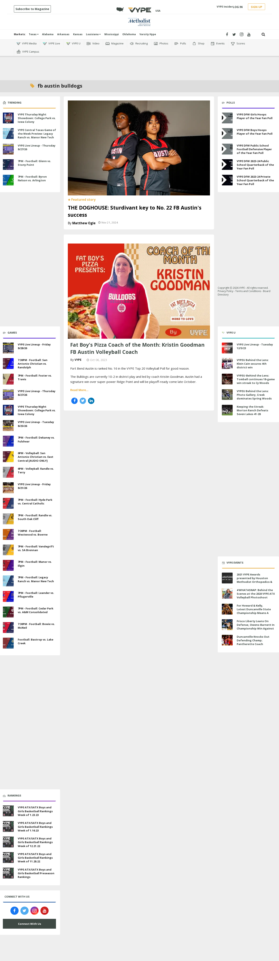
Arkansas (63, 34)
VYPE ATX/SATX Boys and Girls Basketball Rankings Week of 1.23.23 (35, 811)
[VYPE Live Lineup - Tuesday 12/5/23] (227, 348)
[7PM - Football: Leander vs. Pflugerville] (8, 595)
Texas (33, 34)
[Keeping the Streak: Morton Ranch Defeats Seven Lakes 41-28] (227, 410)
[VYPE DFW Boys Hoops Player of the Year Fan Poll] (227, 133)
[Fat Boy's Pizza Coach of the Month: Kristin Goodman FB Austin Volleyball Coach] (139, 290)
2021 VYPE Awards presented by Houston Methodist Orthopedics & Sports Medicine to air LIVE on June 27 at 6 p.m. (255, 582)
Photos (163, 43)
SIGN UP (256, 7)
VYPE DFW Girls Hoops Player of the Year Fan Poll (254, 116)
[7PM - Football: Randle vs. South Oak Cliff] (8, 518)
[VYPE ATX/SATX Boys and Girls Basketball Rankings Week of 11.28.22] (8, 857)
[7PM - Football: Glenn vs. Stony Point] (8, 164)
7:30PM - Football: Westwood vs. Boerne (33, 532)
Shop (200, 43)
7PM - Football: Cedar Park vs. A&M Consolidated (35, 610)
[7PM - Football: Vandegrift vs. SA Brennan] (8, 549)
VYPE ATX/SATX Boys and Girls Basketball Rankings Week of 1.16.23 (35, 826)
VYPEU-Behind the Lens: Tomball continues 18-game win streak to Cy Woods (256, 379)
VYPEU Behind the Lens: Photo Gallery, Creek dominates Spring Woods (254, 394)
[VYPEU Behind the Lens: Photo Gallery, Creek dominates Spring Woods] (227, 394)
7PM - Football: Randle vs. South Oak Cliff (35, 517)
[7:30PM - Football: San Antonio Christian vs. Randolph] (8, 363)
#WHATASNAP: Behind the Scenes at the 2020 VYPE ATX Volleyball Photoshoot (256, 593)
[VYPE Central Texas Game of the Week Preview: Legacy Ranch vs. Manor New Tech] (8, 133)
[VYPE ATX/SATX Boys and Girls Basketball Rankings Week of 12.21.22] (8, 841)
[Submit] (263, 34)
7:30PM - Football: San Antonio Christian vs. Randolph (32, 363)
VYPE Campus (30, 51)
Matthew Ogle (84, 223)
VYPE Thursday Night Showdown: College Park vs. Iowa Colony (37, 118)
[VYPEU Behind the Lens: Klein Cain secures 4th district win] (227, 363)
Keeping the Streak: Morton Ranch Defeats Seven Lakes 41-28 (252, 410)
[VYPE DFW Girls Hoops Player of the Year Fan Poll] (227, 118)
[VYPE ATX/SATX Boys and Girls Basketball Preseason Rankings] (8, 872)
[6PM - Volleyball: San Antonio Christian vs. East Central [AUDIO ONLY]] (8, 456)
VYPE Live (54, 43)
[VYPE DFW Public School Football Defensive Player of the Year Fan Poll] (227, 149)
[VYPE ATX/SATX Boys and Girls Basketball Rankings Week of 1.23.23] (8, 810)
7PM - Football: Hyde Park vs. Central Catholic (35, 501)
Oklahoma (129, 34)
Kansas (78, 34)
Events (220, 43)
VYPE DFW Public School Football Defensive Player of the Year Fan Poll (254, 149)
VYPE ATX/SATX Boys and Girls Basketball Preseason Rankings (36, 873)
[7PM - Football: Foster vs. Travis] (8, 378)
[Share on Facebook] (74, 401)
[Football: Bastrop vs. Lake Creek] (8, 642)
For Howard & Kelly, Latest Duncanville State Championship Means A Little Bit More (254, 611)
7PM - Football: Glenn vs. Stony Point (34, 163)
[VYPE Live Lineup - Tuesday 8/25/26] (8, 425)
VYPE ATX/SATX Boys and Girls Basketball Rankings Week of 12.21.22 (35, 842)
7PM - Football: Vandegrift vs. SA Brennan (36, 548)
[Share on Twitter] (83, 401)
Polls (183, 43)
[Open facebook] (226, 34)
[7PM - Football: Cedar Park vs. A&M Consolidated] (8, 611)
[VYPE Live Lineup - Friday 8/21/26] (8, 487)
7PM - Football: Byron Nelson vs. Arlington (32, 178)
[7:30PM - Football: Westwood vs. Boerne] (8, 533)
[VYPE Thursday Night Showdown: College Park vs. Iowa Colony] (8, 117)
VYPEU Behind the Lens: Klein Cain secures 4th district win (253, 363)
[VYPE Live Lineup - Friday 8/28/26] (8, 347)
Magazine (117, 43)
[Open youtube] (249, 34)
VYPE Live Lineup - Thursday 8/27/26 (36, 147)
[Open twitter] (234, 34)
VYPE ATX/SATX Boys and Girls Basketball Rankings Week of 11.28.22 (35, 857)
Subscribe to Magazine (32, 9)
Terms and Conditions (248, 291)
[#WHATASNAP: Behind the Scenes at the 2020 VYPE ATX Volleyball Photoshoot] (227, 593)
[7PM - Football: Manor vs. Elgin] (8, 565)
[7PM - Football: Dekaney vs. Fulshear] (8, 440)
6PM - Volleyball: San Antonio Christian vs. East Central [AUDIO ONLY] (35, 456)
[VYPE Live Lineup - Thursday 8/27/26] (8, 148)
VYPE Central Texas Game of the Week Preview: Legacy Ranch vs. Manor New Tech (37, 133)
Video (95, 43)
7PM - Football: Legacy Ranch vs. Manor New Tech (36, 579)
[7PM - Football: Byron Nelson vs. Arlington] (8, 179)
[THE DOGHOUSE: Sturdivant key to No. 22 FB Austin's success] (139, 147)
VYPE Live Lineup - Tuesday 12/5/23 (255, 346)
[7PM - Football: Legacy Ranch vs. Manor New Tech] (8, 580)
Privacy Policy (225, 291)
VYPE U (75, 43)
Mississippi (111, 34)
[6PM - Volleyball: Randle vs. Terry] (8, 471)
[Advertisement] (139, 61)
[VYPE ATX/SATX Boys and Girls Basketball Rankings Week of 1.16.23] (8, 825)
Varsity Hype (148, 34)
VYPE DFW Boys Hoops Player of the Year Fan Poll (254, 131)
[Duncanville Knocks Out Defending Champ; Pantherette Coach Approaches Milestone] (227, 640)
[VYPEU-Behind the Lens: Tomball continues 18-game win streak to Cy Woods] (227, 379)
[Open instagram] (241, 34)
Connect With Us (29, 924)
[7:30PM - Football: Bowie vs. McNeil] (8, 627)
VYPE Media (29, 43)
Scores (240, 43)
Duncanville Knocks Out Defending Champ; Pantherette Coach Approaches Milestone (253, 642)
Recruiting (141, 43)
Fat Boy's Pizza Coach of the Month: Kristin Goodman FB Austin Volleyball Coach (137, 348)
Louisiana (92, 34)
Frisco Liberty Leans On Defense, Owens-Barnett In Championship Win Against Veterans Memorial (256, 626)
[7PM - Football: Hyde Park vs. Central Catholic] (8, 502)
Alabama (48, 34)
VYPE (78, 360)
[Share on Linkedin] (91, 401)
